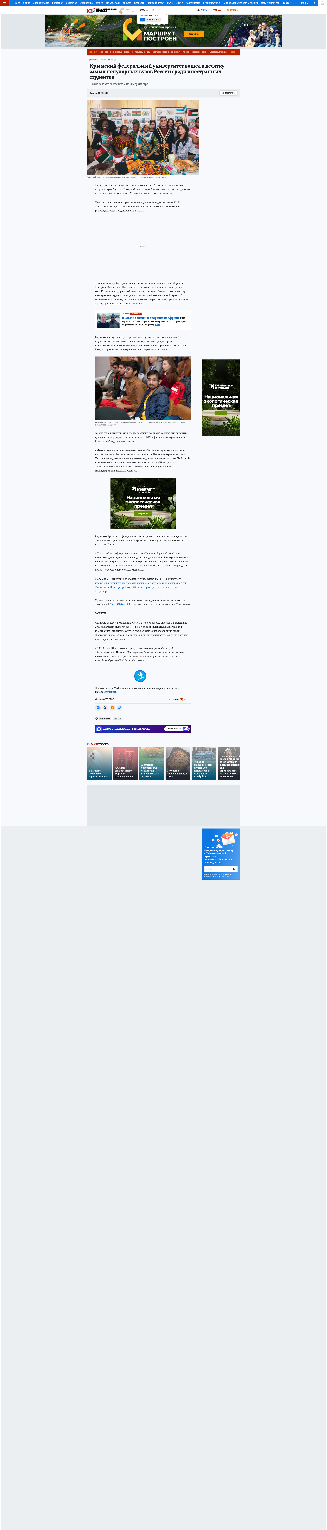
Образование (105, 718)
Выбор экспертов (270, 3)
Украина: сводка (142, 52)
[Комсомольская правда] (101, 10)
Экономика (86, 3)
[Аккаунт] (322, 3)
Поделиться (230, 93)
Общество (71, 3)
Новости (104, 52)
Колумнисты (193, 3)
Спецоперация (41, 3)
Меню (4, 3)
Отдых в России (199, 52)
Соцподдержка (155, 3)
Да (142, 19)
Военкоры (128, 52)
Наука (170, 3)
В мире (99, 3)
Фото (17, 3)
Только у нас (116, 52)
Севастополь (113, 3)
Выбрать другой (153, 19)
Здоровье (139, 3)
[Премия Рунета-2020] (125, 10)
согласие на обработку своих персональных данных (217, 875)
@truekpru (110, 692)
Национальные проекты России (240, 3)
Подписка (232, 10)
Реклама (217, 10)
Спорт (179, 3)
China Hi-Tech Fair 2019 (123, 604)
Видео (26, 3)
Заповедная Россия (217, 52)
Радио (204, 10)
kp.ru (186, 699)
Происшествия (211, 3)
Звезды (127, 3)
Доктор (287, 3)
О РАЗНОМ (117, 718)
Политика (57, 3)
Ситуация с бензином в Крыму (166, 52)
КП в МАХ (185, 52)
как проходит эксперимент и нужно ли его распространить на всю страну (154, 321)
